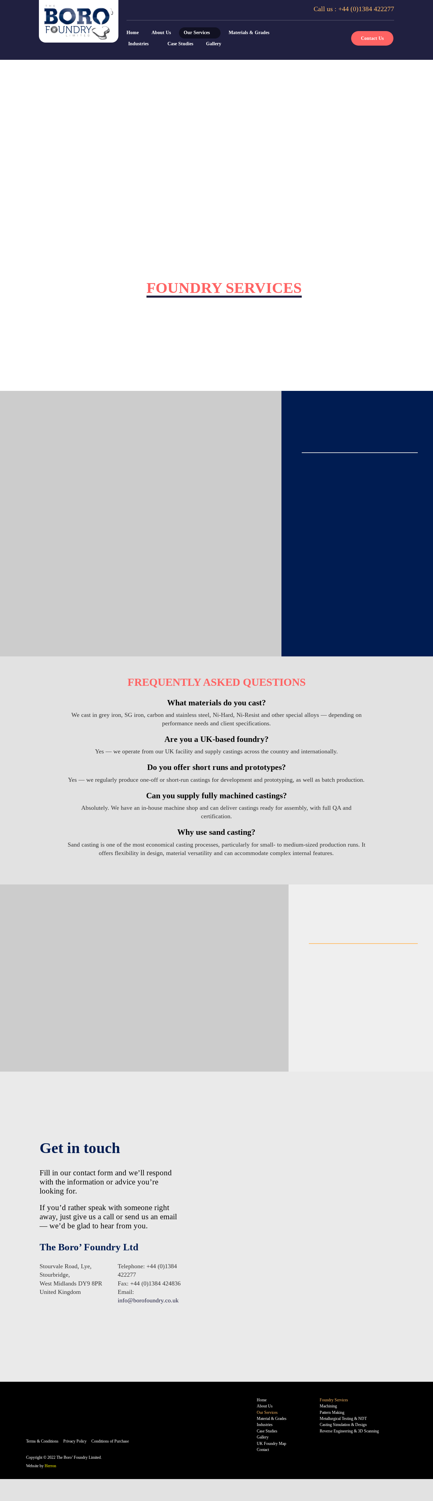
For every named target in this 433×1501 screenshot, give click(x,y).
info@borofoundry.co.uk (148, 1300)
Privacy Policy (75, 1441)
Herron (50, 1466)
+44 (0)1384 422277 (366, 8)
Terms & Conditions (42, 1441)
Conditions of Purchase (110, 1441)
